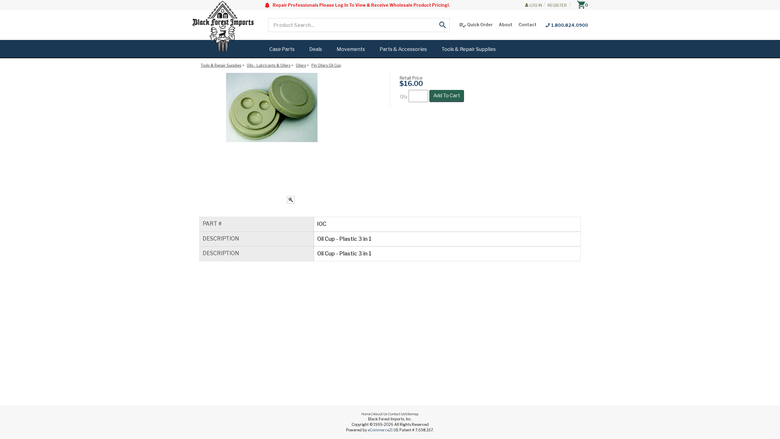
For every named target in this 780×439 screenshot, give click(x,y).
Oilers (301, 65)
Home (366, 414)
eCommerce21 (380, 430)
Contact (528, 24)
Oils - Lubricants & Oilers (268, 65)
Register (557, 5)
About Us (380, 414)
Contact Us (396, 414)
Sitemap (412, 414)
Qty (403, 96)
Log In (536, 5)
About (505, 24)
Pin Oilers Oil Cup (326, 65)
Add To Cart (446, 95)
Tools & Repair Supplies (221, 65)
